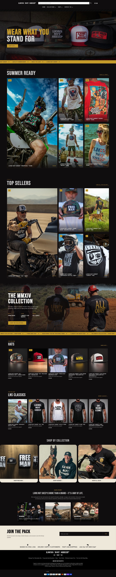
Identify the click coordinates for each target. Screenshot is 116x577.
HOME (43, 7)
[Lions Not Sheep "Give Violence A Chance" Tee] (98, 411)
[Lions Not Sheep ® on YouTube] (61, 555)
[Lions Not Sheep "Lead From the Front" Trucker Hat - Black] (78, 360)
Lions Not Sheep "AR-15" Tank (57, 424)
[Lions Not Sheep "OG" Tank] (32, 233)
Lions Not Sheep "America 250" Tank (67, 119)
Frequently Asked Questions (49, 558)
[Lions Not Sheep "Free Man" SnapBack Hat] (71, 210)
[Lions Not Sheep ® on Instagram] (58, 555)
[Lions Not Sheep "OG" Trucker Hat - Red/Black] (37, 360)
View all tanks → (104, 74)
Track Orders (61, 558)
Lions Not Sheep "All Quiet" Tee (93, 229)
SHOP (59, 7)
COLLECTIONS (51, 7)
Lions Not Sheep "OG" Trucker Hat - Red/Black (37, 374)
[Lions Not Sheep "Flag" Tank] (97, 146)
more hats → (104, 345)
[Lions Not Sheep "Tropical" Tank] (32, 123)
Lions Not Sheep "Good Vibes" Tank (94, 119)
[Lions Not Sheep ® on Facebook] (56, 555)
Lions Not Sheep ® (53, 571)
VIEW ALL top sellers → (102, 184)
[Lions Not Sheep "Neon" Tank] (71, 146)
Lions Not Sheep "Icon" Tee (77, 424)
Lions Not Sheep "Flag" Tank (94, 164)
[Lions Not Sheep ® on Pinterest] (59, 555)
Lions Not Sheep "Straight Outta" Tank (16, 425)
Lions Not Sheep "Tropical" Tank (20, 165)
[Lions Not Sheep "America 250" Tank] (71, 100)
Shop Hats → (12, 45)
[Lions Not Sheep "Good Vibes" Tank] (97, 100)
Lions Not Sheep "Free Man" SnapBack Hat (68, 229)
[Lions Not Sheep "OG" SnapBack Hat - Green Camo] (17, 360)
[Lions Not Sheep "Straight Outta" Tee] (71, 256)
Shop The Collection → (17, 322)
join (106, 533)
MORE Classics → (103, 396)
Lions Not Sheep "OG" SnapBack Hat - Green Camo (16, 374)
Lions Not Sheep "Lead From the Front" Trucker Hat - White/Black (97, 375)
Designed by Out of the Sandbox (63, 571)
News (56, 558)
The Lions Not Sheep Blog (81, 558)
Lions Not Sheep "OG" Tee (36, 424)
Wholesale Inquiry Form (70, 558)
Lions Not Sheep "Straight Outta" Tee (68, 274)
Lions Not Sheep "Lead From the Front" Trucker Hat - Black (77, 375)
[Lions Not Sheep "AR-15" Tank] (58, 411)
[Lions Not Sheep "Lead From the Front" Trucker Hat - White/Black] (98, 360)
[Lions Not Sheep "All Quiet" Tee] (97, 210)
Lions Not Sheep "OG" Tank (18, 276)
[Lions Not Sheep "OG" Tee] (37, 411)
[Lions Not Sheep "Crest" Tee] (97, 256)
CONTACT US (68, 7)
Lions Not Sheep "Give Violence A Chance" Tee (96, 425)
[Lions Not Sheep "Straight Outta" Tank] (17, 411)
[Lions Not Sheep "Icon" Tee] (78, 411)
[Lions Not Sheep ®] (27, 3)
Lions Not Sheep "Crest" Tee (92, 274)
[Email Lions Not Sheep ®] (54, 555)
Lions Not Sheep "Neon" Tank (66, 164)
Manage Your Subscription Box (35, 558)
